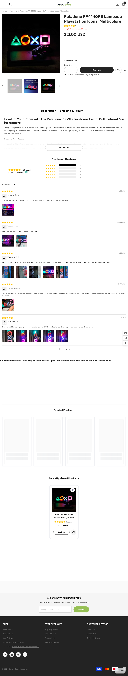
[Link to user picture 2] (22, 241)
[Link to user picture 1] (8, 210)
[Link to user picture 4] (48, 272)
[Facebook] (5, 654)
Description (48, 111)
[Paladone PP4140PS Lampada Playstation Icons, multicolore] (64, 500)
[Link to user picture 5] (62, 272)
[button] (2, 86)
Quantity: (68, 65)
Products (13, 11)
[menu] (3, 4)
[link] (17, 454)
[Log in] (117, 4)
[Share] (124, 70)
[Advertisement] (64, 382)
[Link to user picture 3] (35, 272)
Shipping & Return (71, 111)
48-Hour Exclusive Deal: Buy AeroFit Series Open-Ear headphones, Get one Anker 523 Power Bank (55, 360)
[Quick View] (72, 490)
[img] (7, 191)
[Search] (10, 4)
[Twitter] (25, 654)
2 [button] (63, 349)
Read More (64, 147)
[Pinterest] (18, 654)
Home (4, 11)
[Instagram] (11, 654)
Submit (81, 609)
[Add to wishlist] (119, 70)
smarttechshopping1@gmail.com (25, 646)
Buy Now (64, 672)
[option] (31, 43)
